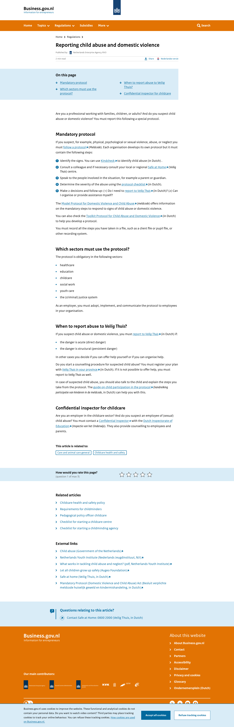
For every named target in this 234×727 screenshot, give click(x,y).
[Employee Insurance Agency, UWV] (137, 684)
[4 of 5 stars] (143, 474)
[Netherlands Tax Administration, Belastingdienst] (61, 684)
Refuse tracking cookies (192, 715)
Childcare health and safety (110, 452)
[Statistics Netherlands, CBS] (114, 684)
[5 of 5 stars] (150, 474)
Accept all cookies (156, 715)
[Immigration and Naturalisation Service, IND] (87, 684)
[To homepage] (117, 7)
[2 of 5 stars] (129, 474)
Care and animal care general (73, 452)
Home (59, 37)
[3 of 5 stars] (136, 474)
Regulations (73, 37)
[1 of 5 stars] (122, 474)
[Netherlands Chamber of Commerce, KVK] (105, 684)
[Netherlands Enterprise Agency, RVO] (34, 684)
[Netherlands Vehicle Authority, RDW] (125, 684)
